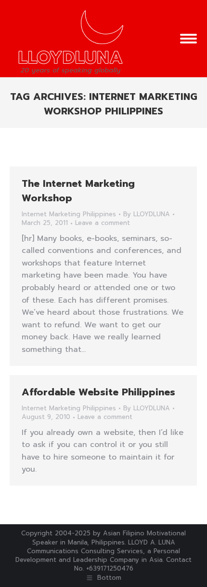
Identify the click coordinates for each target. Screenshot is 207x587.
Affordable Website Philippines (98, 392)
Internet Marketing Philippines (69, 214)
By (146, 214)
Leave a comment (102, 223)
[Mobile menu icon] (188, 38)
